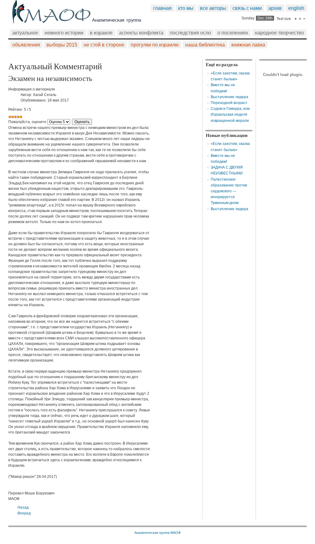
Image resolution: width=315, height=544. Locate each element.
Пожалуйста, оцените (27, 122)
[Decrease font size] (304, 19)
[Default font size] (300, 19)
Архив (275, 8)
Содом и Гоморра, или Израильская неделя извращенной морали (230, 114)
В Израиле (101, 32)
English (296, 8)
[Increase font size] (295, 19)
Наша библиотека (205, 44)
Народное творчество (279, 32)
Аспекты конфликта (141, 32)
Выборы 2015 (61, 44)
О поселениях (232, 32)
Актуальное (25, 32)
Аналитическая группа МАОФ (157, 532)
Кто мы (185, 8)
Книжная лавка (248, 44)
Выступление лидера (229, 97)
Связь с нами (247, 8)
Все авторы (213, 8)
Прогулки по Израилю (155, 44)
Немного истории (64, 32)
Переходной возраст (229, 103)
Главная (162, 8)
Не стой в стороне (104, 44)
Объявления (26, 44)
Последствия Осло (190, 32)
